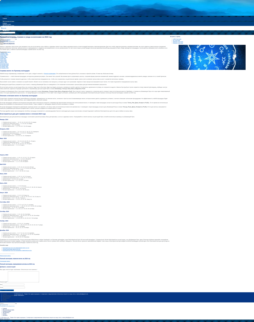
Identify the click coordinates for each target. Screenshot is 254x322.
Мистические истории (8, 21)
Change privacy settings (6, 321)
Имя (1, 284)
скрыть (9, 52)
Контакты (5, 300)
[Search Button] (16, 303)
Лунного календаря (49, 73)
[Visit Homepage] (4, 0)
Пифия (8, 39)
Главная (5, 18)
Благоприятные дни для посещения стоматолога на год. (17, 250)
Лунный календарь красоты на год (11, 249)
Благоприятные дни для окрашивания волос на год (16, 247)
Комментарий (4, 282)
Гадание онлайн (7, 28)
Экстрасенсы (6, 298)
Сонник (4, 299)
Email (1, 287)
